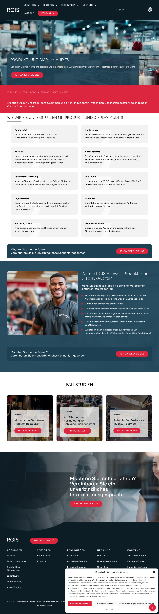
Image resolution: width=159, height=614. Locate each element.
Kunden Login (42, 540)
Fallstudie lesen (28, 430)
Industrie (41, 561)
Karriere (29, 13)
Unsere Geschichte (107, 561)
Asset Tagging (14, 587)
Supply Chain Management (13, 569)
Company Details (112, 609)
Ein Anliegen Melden (44, 605)
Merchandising (28, 92)
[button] (154, 572)
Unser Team (103, 567)
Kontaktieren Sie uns (27, 75)
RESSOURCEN (68, 5)
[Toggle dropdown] (38, 5)
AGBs (39, 601)
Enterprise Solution (17, 561)
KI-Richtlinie (61, 601)
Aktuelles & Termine (77, 561)
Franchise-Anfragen (137, 567)
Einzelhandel (43, 555)
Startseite (12, 92)
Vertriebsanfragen (136, 555)
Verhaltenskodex (48, 601)
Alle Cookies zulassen (80, 603)
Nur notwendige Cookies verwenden (136, 603)
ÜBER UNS (87, 5)
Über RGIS (102, 555)
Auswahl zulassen (105, 603)
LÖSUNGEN (30, 5)
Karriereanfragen (135, 561)
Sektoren (48, 5)
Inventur (11, 555)
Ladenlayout (13, 576)
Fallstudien (72, 555)
